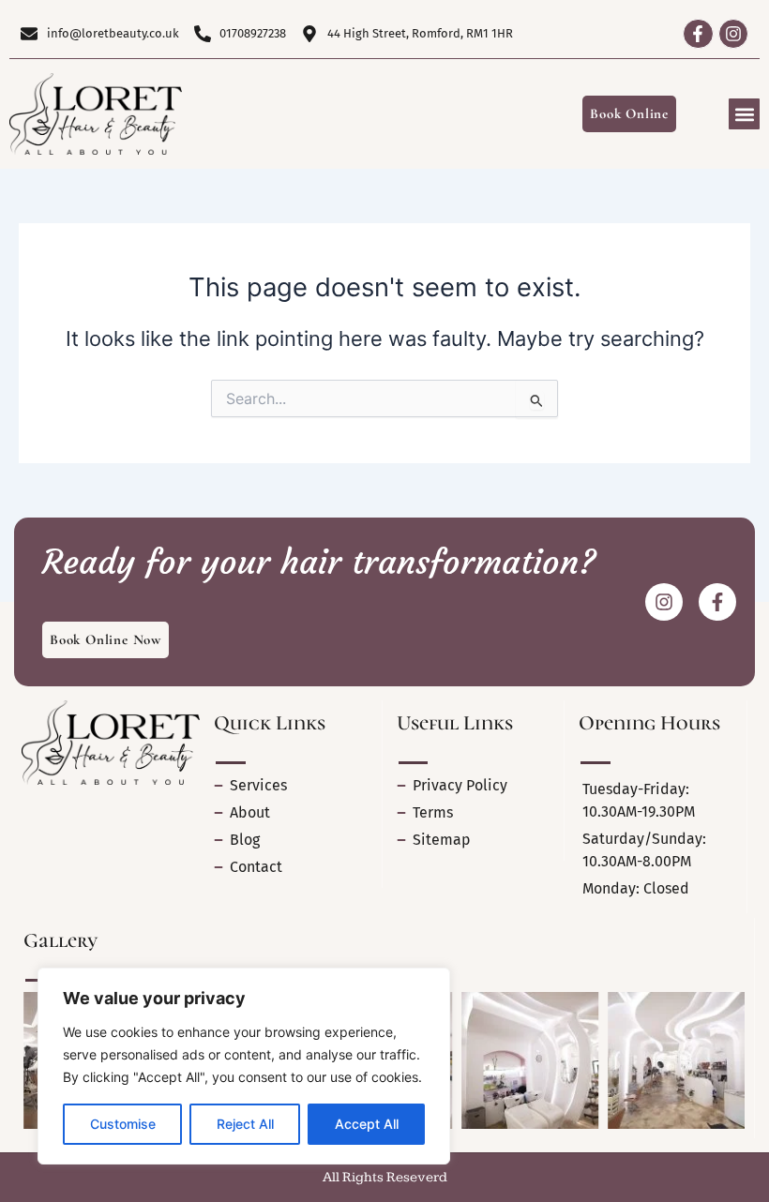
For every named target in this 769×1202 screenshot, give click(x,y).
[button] (744, 113)
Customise (123, 1124)
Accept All (367, 1124)
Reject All (245, 1124)
